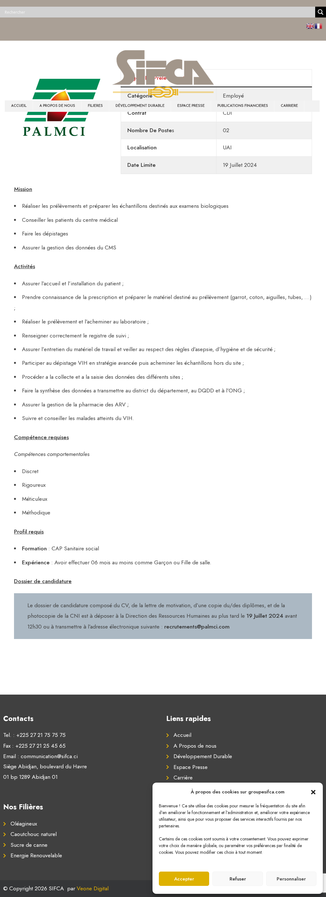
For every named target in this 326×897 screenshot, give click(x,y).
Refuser (238, 878)
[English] (310, 26)
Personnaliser (291, 878)
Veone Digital (93, 888)
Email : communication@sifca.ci (40, 756)
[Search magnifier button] (320, 12)
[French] (319, 26)
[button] (313, 792)
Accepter (184, 878)
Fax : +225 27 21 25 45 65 (34, 746)
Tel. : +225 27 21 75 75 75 (34, 735)
